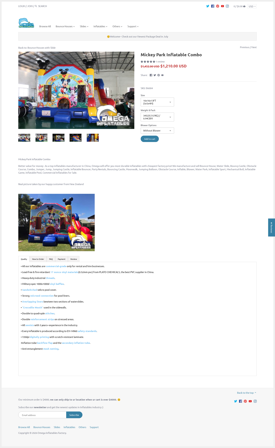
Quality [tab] (24, 259)
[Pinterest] (217, 6)
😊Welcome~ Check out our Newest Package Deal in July (137, 36)
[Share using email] (162, 74)
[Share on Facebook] (151, 74)
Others (82, 427)
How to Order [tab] (38, 259)
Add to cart (149, 138)
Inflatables (69, 427)
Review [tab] (74, 259)
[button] (148, 61)
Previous (245, 47)
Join (30, 5)
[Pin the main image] (158, 74)
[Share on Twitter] (155, 74)
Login (21, 5)
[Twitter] (207, 6)
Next (254, 47)
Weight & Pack (148, 110)
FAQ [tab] (51, 259)
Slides (57, 427)
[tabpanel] (137, 319)
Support (94, 427)
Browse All (24, 427)
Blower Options (148, 125)
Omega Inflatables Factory (52, 432)
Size (143, 95)
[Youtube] (222, 6)
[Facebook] (212, 6)
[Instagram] (227, 6)
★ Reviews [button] (271, 227)
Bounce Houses (41, 427)
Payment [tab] (61, 259)
